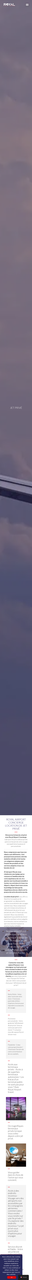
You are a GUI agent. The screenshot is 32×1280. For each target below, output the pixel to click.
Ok (11, 1277)
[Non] (20, 1267)
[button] (27, 5)
